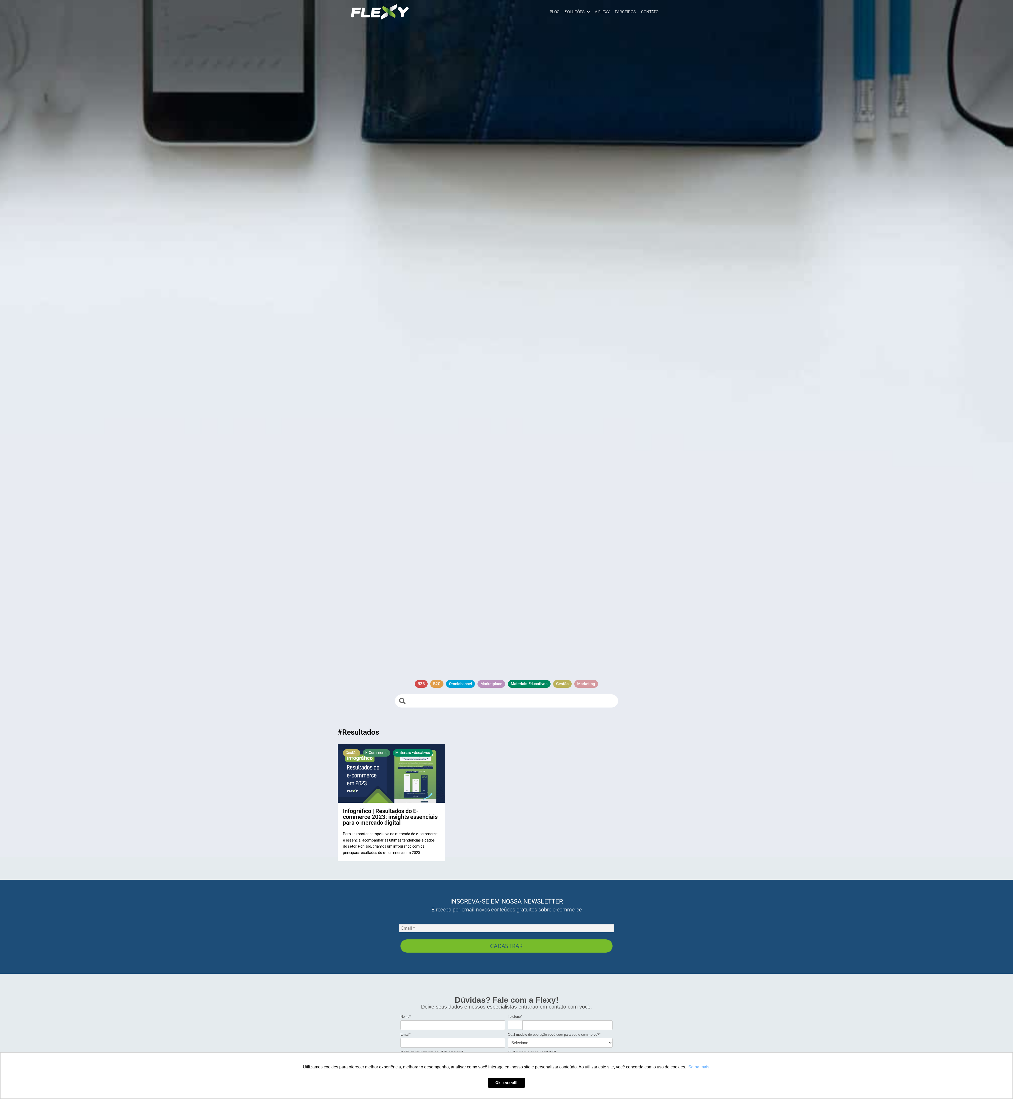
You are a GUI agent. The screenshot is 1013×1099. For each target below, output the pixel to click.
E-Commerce (376, 753)
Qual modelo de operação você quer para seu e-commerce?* (554, 1034)
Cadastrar (506, 946)
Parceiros (625, 11)
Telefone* (515, 1017)
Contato (649, 11)
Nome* (405, 1017)
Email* (405, 1034)
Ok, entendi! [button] (506, 1083)
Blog (555, 11)
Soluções (575, 11)
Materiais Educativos (412, 753)
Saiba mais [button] (698, 1067)
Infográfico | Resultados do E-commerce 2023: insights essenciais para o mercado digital (390, 816)
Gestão (351, 753)
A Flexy (602, 11)
